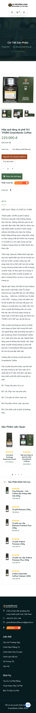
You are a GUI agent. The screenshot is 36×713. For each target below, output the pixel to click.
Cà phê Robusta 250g (21, 509)
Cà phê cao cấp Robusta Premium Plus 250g (22, 525)
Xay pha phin (8, 161)
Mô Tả (4, 201)
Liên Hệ (6, 666)
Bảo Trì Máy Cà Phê (11, 690)
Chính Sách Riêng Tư (11, 647)
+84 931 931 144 (13, 618)
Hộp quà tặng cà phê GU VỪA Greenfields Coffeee (26, 458)
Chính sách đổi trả (10, 657)
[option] (18, 89)
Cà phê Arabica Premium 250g (18, 542)
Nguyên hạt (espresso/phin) (14, 156)
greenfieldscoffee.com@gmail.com (20, 622)
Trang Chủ (5, 47)
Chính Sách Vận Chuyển (12, 652)
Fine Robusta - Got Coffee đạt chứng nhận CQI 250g (21, 493)
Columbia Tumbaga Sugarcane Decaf (9, 457)
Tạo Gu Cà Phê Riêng (11, 681)
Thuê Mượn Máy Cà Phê (12, 686)
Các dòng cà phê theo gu (22, 47)
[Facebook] (3, 627)
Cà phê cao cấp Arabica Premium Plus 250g (22, 558)
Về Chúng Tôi (8, 661)
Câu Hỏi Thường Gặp (11, 642)
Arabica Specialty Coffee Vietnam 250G (21, 574)
